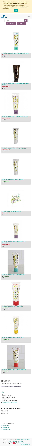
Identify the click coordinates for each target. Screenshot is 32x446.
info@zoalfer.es (6, 429)
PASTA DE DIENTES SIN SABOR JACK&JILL (13, 179)
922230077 (6, 425)
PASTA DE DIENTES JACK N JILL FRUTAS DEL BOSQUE (14, 242)
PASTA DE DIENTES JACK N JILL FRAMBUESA (14, 369)
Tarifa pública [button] (10, 23)
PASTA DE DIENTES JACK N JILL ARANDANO (13, 274)
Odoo (14, 443)
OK (16, 10)
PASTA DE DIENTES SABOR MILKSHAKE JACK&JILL (15, 53)
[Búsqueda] (25, 20)
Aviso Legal (20, 439)
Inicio (2, 392)
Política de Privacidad (17, 441)
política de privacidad (18, 3)
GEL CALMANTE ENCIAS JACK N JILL (12, 211)
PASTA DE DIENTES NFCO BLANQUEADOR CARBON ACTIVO (15, 84)
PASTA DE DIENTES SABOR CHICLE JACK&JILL (14, 148)
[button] (21, 23)
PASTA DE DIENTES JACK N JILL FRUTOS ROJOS (15, 116)
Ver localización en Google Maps (9, 402)
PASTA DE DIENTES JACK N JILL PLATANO (13, 337)
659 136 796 (6, 427)
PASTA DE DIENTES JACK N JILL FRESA (12, 306)
